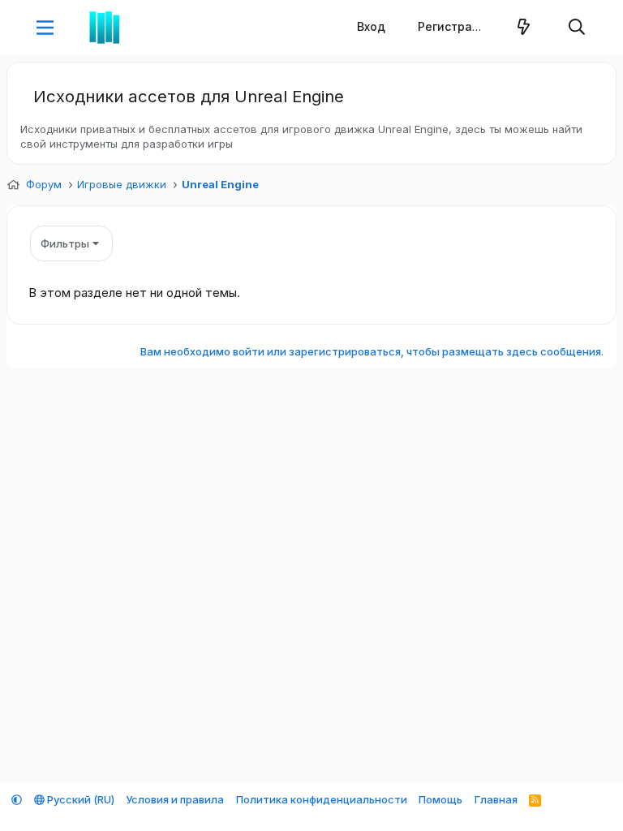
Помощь (440, 799)
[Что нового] (524, 28)
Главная (496, 799)
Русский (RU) (79, 799)
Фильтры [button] (65, 243)
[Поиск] (576, 28)
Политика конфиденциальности (321, 799)
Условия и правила (175, 799)
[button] (45, 27)
